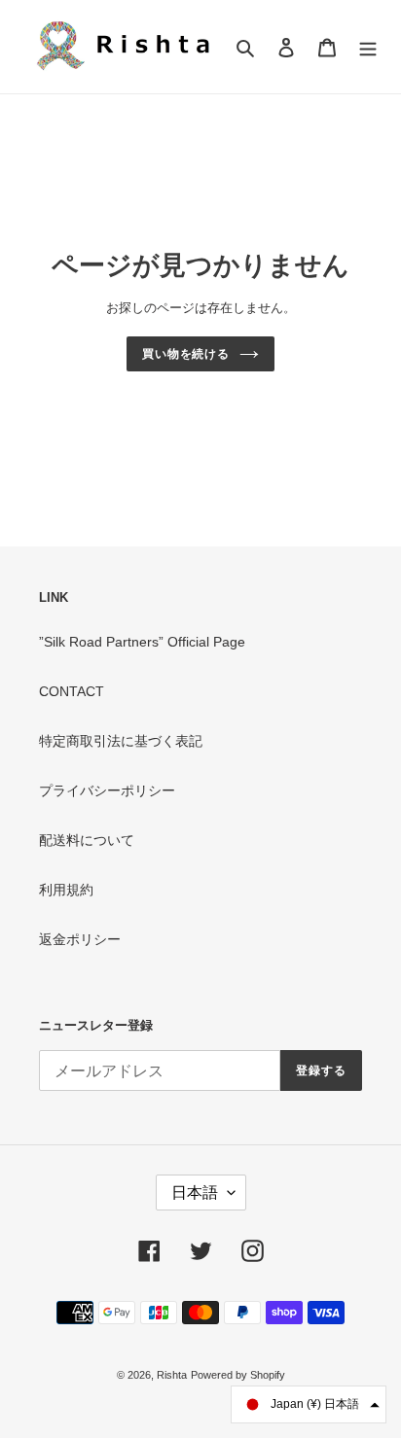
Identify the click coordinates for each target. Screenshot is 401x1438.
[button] (308, 1404)
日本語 (194, 1192)
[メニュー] (367, 46)
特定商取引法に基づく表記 (120, 741)
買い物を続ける (186, 354)
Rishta (172, 1375)
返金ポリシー (80, 939)
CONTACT (71, 691)
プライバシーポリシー (107, 790)
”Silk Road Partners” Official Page (142, 641)
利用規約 (66, 889)
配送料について (86, 840)
